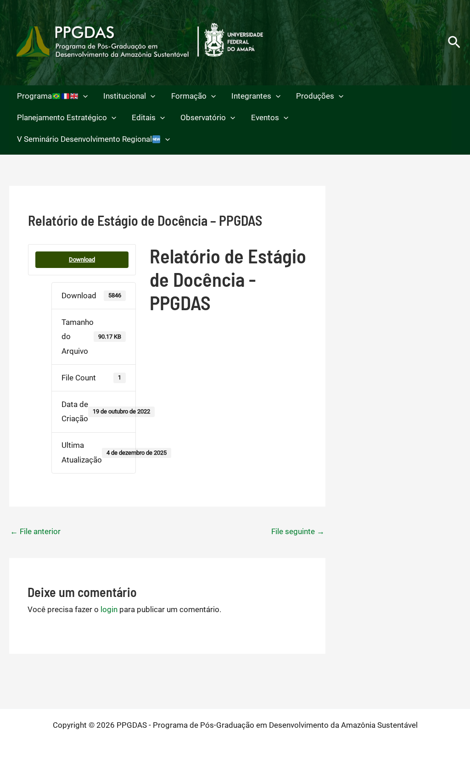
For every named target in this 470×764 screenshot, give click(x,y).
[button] (454, 42)
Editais (144, 117)
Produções (315, 95)
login (109, 609)
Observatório (203, 117)
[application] (83, 96)
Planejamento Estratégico (62, 117)
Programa (34, 95)
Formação (189, 95)
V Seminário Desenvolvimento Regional (84, 139)
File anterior (35, 531)
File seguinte (298, 531)
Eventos (265, 117)
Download (82, 259)
